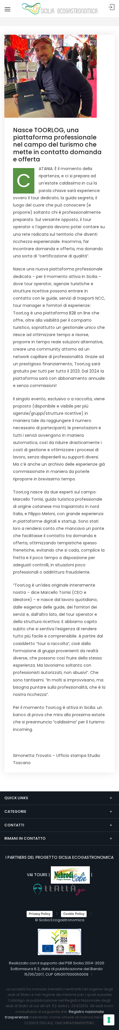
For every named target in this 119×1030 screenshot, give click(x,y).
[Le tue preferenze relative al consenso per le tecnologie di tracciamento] (108, 1019)
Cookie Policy (73, 914)
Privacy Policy (39, 914)
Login (111, 7)
